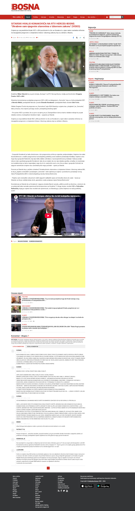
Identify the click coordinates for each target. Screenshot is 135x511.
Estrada (37, 495)
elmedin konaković (35, 241)
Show (37, 490)
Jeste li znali (39, 476)
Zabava (37, 497)
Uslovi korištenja (63, 486)
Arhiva (60, 476)
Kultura (37, 480)
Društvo (15, 495)
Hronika (51, 17)
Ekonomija (60, 17)
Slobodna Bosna (93, 481)
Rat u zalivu (16, 476)
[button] (83, 43)
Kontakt (60, 482)
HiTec (37, 486)
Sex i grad (38, 491)
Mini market (16, 497)
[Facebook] (61, 491)
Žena (36, 493)
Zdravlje (38, 482)
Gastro (37, 484)
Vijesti (28, 17)
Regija (75, 17)
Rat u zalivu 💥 (18, 17)
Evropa (82, 17)
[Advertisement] (48, 138)
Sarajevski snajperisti (42, 507)
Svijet (14, 493)
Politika (35, 17)
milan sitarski (23, 241)
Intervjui (43, 17)
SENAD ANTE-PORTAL (42, 505)
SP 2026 (37, 503)
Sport (68, 17)
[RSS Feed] (58, 491)
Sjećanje (38, 478)
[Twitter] (64, 491)
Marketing (61, 478)
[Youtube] (67, 491)
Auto (36, 488)
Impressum (61, 484)
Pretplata (61, 480)
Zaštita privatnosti (63, 488)
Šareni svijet (39, 501)
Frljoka (37, 499)
